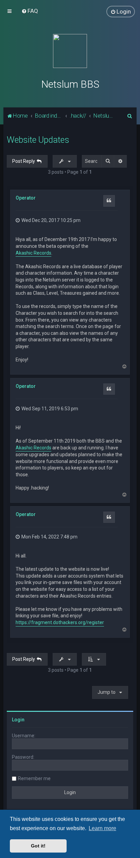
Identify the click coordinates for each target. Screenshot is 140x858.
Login (18, 719)
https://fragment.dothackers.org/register (60, 622)
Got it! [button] (38, 845)
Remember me (34, 778)
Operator (26, 198)
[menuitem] (30, 11)
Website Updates (38, 140)
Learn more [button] (102, 828)
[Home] (70, 51)
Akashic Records (33, 253)
